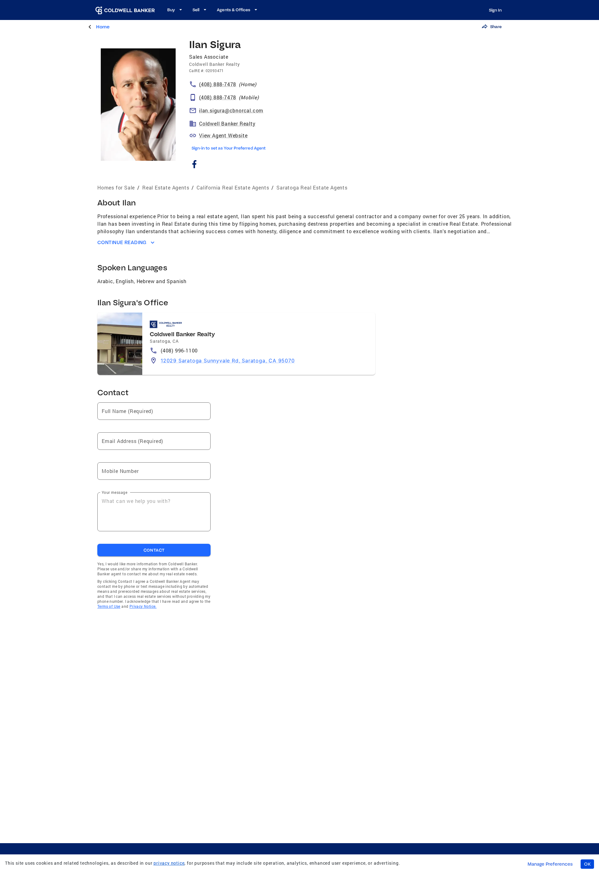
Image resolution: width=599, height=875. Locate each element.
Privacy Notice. (143, 606)
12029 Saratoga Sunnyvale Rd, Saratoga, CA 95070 (228, 360)
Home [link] (103, 27)
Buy (171, 9)
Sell (195, 9)
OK (587, 864)
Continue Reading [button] (122, 242)
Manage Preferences (550, 864)
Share (496, 26)
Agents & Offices (233, 9)
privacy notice (168, 863)
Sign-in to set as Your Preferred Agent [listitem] (228, 147)
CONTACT (154, 550)
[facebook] (194, 165)
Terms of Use (108, 606)
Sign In (495, 9)
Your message (114, 492)
